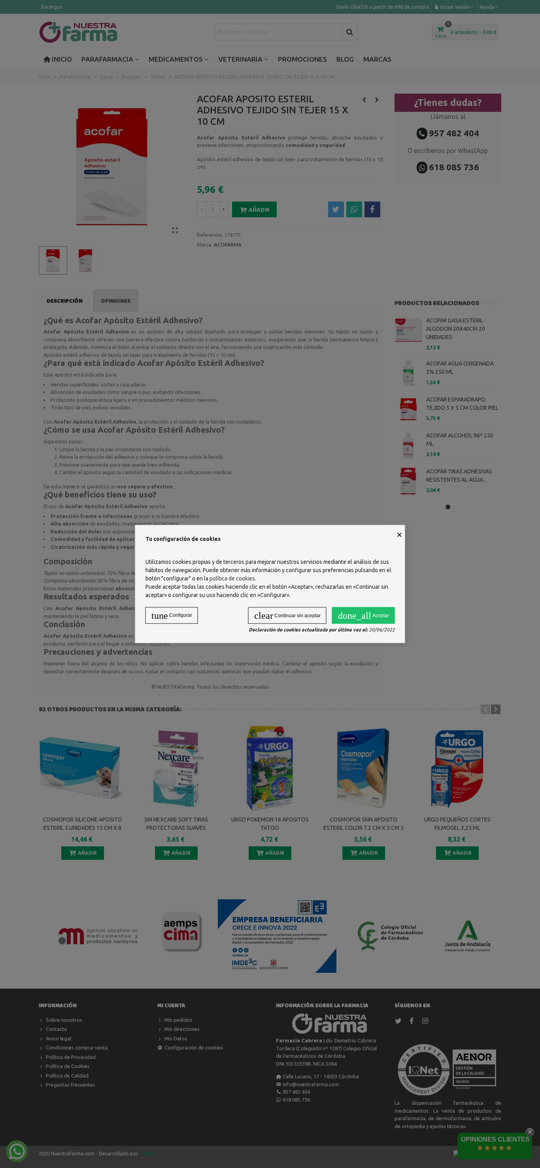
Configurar (171, 615)
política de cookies (232, 578)
